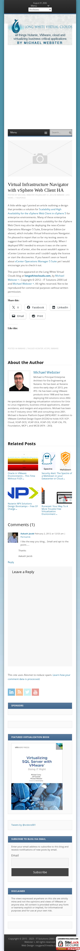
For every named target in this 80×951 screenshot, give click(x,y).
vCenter (39, 348)
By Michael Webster (40, 42)
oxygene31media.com (46, 945)
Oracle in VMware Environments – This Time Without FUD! (21, 476)
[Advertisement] (40, 87)
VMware (60, 195)
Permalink (25, 537)
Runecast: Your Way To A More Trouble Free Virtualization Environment (55, 510)
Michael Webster (26, 195)
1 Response (20, 197)
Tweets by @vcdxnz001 (23, 824)
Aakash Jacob (27, 533)
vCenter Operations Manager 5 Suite (36, 261)
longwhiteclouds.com (38, 275)
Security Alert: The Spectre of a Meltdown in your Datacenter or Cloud (57, 476)
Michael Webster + (23, 283)
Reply (11, 562)
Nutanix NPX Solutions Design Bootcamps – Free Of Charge (23, 506)
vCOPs (47, 348)
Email (15, 855)
